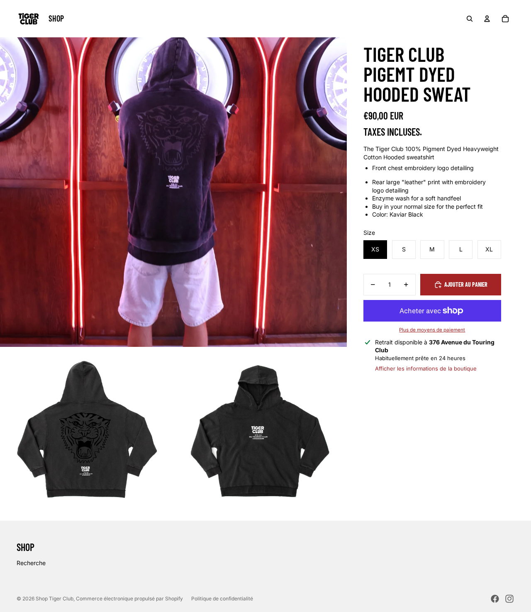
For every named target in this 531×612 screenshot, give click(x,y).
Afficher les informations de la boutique (426, 368)
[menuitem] (56, 19)
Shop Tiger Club (54, 598)
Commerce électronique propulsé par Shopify (129, 598)
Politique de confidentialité (222, 598)
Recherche (31, 562)
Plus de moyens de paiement (432, 330)
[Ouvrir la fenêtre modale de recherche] (469, 19)
